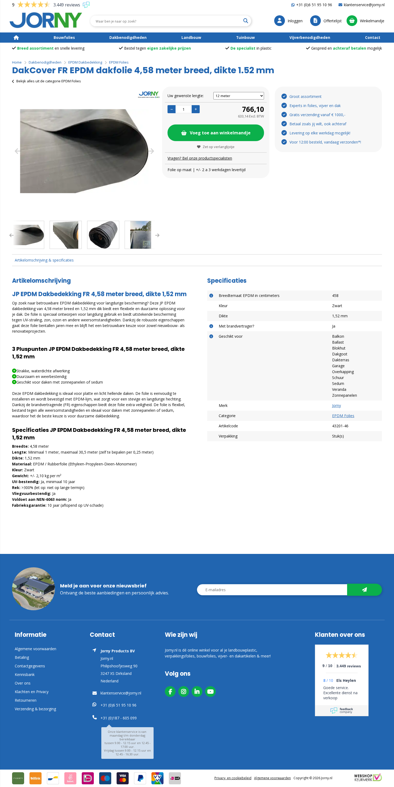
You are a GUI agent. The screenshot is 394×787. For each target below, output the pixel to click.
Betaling (22, 657)
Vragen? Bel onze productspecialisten (200, 158)
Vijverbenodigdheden (309, 37)
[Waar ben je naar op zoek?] (245, 21)
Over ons (23, 683)
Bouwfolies (64, 37)
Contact (372, 37)
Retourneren (25, 700)
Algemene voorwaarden (35, 648)
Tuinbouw (245, 37)
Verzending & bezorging (35, 708)
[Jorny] (46, 21)
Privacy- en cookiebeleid (232, 778)
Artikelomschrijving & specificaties (44, 260)
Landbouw (191, 37)
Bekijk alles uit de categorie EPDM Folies (48, 81)
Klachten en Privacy (32, 691)
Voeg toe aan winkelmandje (220, 133)
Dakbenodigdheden (128, 37)
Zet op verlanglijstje (219, 146)
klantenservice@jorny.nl (364, 4)
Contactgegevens (30, 665)
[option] (84, 151)
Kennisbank (25, 674)
